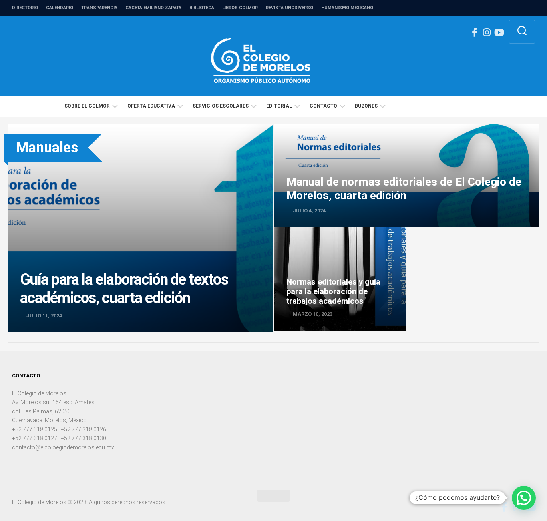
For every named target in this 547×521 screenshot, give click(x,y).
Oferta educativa (151, 106)
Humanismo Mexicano (347, 7)
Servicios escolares (221, 106)
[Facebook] (474, 32)
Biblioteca (201, 7)
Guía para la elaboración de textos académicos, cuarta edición (93, 128)
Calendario (59, 7)
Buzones (366, 106)
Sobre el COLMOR (87, 106)
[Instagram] (486, 32)
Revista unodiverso (289, 7)
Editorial (279, 106)
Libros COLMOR (240, 7)
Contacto (323, 106)
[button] (524, 498)
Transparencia (99, 7)
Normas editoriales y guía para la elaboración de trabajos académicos (339, 236)
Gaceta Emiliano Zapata (153, 7)
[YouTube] (498, 32)
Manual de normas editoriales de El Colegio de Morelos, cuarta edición (369, 128)
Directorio (25, 7)
